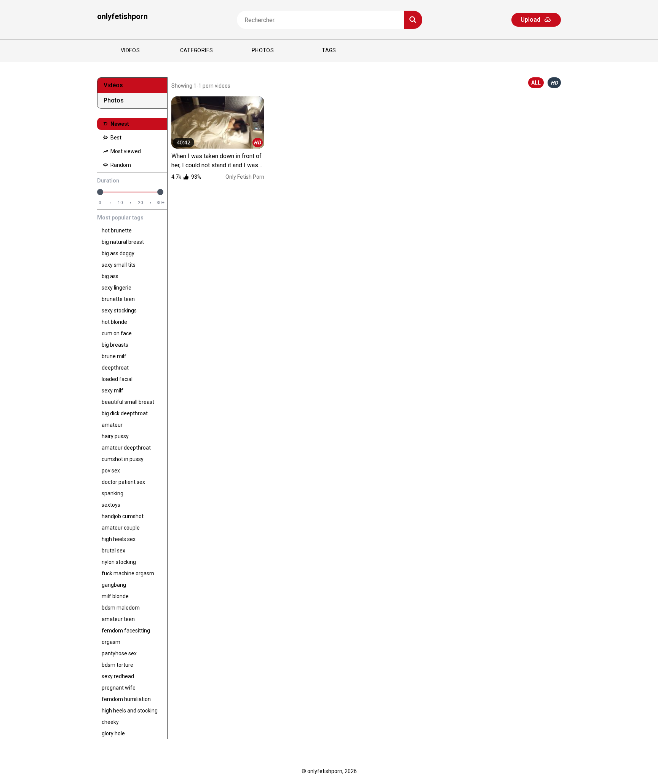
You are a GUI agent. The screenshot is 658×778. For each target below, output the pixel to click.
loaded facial (117, 379)
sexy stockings (119, 310)
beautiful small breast (128, 402)
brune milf (114, 356)
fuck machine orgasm (128, 573)
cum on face (117, 333)
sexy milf (112, 390)
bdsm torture (117, 665)
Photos (263, 50)
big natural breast (123, 242)
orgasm (111, 642)
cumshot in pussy (123, 459)
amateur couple (121, 528)
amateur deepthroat (126, 448)
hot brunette (117, 230)
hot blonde (114, 322)
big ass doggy (118, 253)
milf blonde (115, 596)
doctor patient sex (123, 482)
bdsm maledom (121, 608)
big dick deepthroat (125, 413)
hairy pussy (115, 436)
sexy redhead (118, 676)
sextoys (111, 505)
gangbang (114, 585)
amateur (112, 425)
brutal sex (113, 550)
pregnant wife (119, 688)
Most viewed (125, 151)
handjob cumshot (123, 516)
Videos (130, 50)
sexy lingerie (116, 288)
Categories (196, 50)
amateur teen (118, 619)
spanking (112, 493)
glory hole (113, 733)
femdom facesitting (126, 631)
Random (120, 165)
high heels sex (119, 539)
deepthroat (115, 368)
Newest (119, 124)
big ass (110, 276)
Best (115, 137)
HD (554, 83)
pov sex (111, 470)
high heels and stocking (130, 711)
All (536, 83)
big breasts (115, 345)
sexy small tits (119, 265)
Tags (329, 50)
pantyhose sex (119, 653)
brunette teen (118, 299)
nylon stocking (119, 562)
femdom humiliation (126, 699)
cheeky (110, 722)
